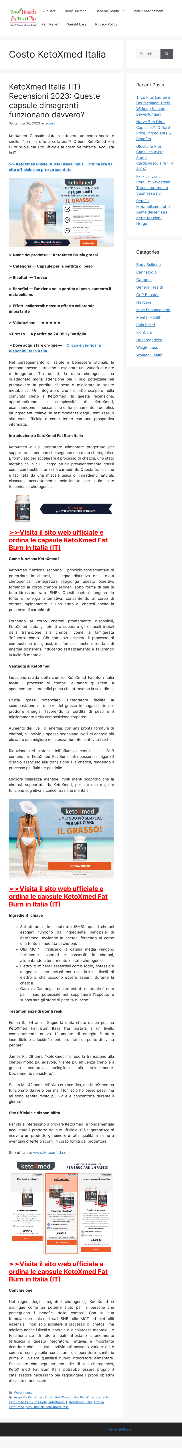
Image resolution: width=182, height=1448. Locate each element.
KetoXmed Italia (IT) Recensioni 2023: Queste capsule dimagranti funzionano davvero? (54, 100)
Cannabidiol (147, 272)
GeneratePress (120, 1429)
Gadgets (144, 280)
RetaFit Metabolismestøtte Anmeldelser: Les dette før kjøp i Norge (153, 212)
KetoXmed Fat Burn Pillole (28, 1402)
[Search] (166, 54)
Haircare (143, 302)
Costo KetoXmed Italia (61, 1397)
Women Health (149, 355)
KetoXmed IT (57, 1402)
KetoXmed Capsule (94, 1397)
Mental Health (148, 317)
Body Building (76, 11)
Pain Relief (50, 24)
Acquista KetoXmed (28, 1397)
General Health (107, 11)
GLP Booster (147, 295)
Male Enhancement (148, 11)
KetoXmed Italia (80, 1402)
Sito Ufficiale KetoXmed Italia (47, 1407)
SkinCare (49, 11)
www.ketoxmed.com (51, 1152)
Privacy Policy (106, 24)
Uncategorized (149, 340)
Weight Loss (76, 24)
